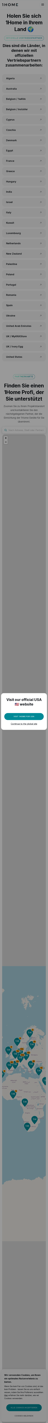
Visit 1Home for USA (24, 716)
